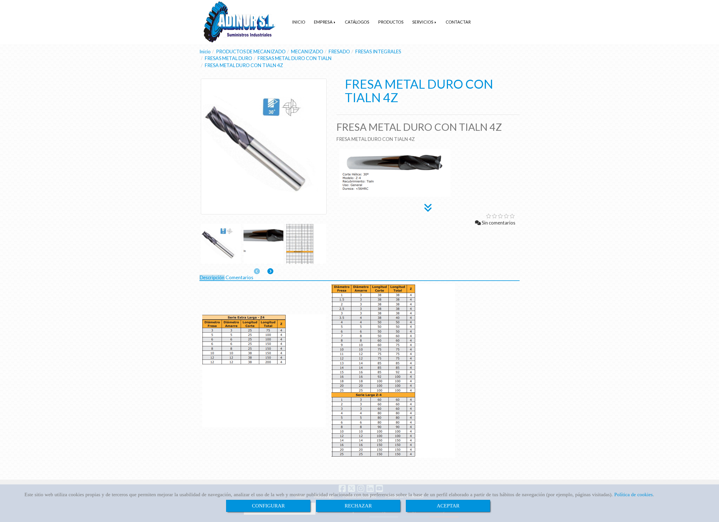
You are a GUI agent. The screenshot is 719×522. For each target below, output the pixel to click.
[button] (270, 271)
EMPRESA (323, 22)
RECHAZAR (358, 506)
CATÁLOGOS (357, 22)
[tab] (212, 278)
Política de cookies (633, 494)
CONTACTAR (458, 22)
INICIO (298, 22)
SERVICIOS (423, 22)
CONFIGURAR (268, 506)
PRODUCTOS (391, 22)
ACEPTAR (448, 506)
